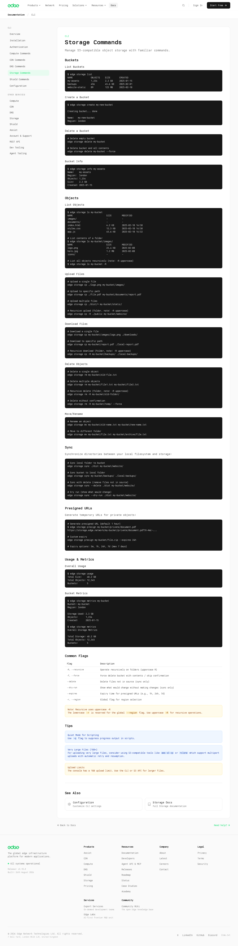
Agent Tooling (18, 153)
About (162, 853)
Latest (163, 858)
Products (33, 5)
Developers (128, 858)
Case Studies (129, 886)
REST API (15, 141)
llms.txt (225, 935)
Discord (212, 935)
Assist (13, 130)
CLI (33, 14)
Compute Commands (20, 53)
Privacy (202, 853)
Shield (13, 124)
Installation (17, 40)
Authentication (19, 47)
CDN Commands (17, 60)
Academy (126, 891)
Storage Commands (20, 73)
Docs (113, 5)
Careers (164, 864)
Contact (164, 869)
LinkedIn (187, 935)
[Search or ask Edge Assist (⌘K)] (183, 5)
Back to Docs (68, 825)
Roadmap (126, 875)
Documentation (16, 14)
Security (203, 864)
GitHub (200, 935)
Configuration (18, 86)
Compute (14, 101)
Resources (97, 5)
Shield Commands (19, 79)
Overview (15, 34)
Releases (127, 869)
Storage (14, 118)
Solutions (78, 5)
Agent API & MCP (131, 864)
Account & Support (21, 136)
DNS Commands (17, 66)
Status (125, 880)
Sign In (197, 5)
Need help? (220, 825)
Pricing (63, 5)
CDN (12, 106)
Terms (201, 858)
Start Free (216, 5)
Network (49, 5)
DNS (12, 112)
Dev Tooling (17, 147)
